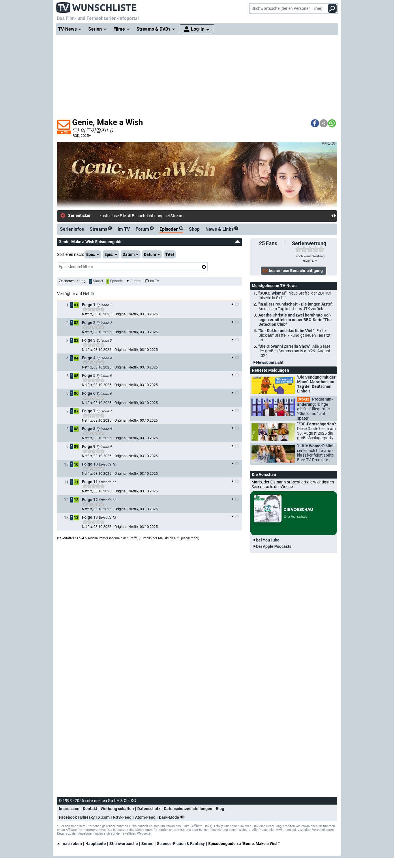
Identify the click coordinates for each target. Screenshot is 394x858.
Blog (220, 808)
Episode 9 (104, 447)
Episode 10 (107, 464)
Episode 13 (107, 517)
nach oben (72, 843)
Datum (129, 254)
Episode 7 (104, 411)
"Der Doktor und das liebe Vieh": (294, 335)
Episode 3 (104, 340)
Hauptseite (95, 843)
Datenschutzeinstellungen (188, 808)
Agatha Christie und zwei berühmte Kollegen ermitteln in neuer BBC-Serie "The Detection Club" (295, 320)
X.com (104, 817)
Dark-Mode (169, 817)
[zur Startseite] (96, 6)
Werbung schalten (117, 808)
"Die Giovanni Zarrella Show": (294, 351)
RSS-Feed (122, 817)
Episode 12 (107, 500)
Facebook (68, 817)
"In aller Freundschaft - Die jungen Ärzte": (295, 306)
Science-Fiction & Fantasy (181, 843)
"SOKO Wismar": (295, 295)
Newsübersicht (270, 362)
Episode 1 (104, 305)
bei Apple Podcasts (273, 546)
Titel (169, 254)
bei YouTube (267, 540)
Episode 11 (107, 482)
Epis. (90, 254)
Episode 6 (104, 394)
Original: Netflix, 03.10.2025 (136, 314)
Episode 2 (104, 323)
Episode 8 (104, 429)
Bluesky (87, 817)
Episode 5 (104, 376)
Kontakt (90, 808)
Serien (147, 843)
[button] (315, 123)
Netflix (89, 293)
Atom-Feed (145, 817)
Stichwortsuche (123, 843)
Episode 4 (104, 358)
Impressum (69, 808)
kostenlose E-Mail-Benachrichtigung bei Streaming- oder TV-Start (157, 215)
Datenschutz (148, 808)
